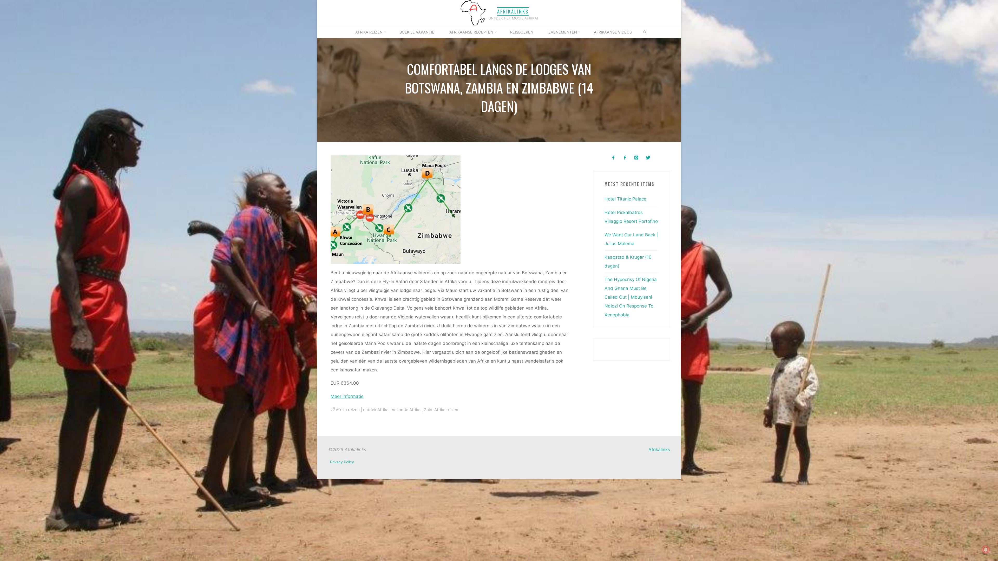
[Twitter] (648, 158)
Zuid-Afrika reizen (441, 409)
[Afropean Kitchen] (625, 158)
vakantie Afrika (406, 409)
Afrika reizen (347, 409)
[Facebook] (613, 158)
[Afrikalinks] (473, 12)
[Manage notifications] (986, 549)
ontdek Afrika (375, 409)
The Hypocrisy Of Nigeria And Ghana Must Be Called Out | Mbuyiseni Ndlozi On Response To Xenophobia (631, 297)
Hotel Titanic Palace (625, 199)
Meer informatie (347, 396)
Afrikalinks (513, 11)
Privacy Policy (342, 462)
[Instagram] (636, 158)
